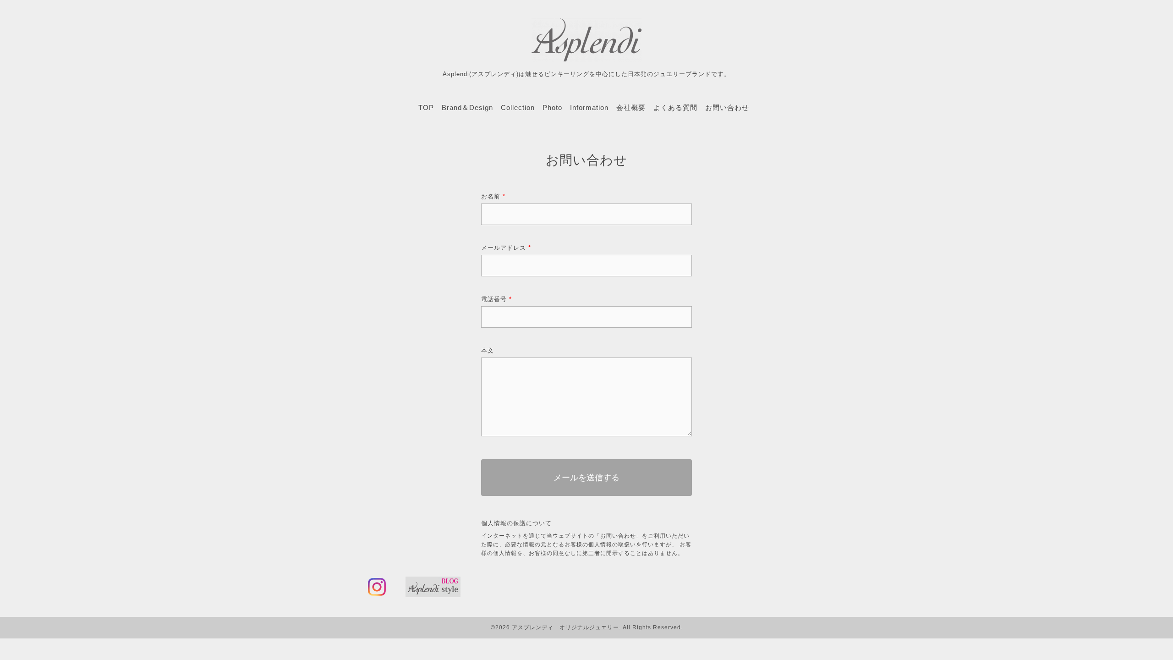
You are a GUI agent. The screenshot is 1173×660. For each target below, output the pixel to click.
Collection (518, 107)
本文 (487, 350)
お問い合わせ (727, 107)
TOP (426, 107)
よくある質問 (675, 107)
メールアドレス (506, 247)
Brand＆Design (467, 107)
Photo (552, 107)
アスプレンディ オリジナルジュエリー (565, 627)
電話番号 (496, 299)
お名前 (493, 196)
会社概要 (631, 107)
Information (589, 107)
